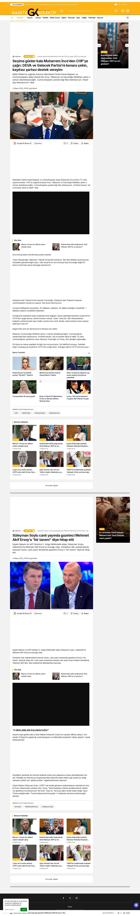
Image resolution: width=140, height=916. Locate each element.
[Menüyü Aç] (62, 11)
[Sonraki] (126, 45)
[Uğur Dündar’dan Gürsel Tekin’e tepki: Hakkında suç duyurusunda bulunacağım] (52, 463)
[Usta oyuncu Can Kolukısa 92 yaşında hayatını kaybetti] (113, 45)
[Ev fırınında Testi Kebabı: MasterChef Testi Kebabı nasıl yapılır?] (113, 520)
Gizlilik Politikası (9, 909)
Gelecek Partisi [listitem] (39, 413)
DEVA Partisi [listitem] (26, 413)
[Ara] (116, 11)
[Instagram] (76, 898)
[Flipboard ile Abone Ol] (38, 143)
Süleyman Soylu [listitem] (47, 806)
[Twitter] (70, 898)
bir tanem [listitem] (17, 806)
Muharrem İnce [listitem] (54, 413)
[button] (128, 11)
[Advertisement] (52, 39)
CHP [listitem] (16, 413)
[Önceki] (99, 45)
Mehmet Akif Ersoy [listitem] (31, 806)
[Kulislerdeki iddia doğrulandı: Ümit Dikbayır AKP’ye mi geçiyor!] (71, 246)
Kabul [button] (23, 909)
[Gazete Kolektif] (34, 12)
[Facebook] (63, 898)
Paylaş (128, 913)
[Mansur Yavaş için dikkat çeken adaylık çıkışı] (32, 246)
